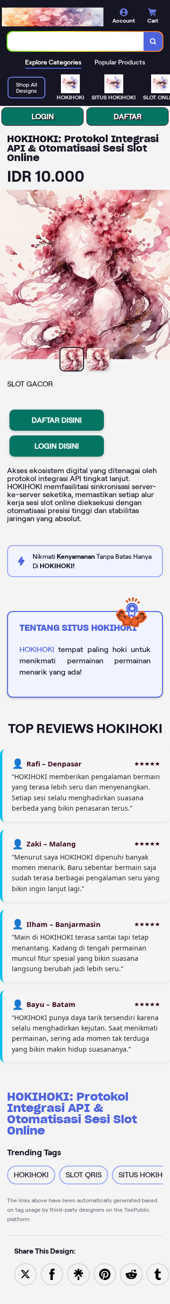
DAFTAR (128, 117)
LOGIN (43, 117)
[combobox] (76, 41)
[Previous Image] (7, 276)
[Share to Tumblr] (157, 1274)
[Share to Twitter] (25, 1274)
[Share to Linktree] (78, 1274)
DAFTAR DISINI (57, 420)
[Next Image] (162, 276)
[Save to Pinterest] (105, 1274)
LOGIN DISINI (56, 446)
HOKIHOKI (36, 649)
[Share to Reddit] (131, 1274)
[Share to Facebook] (52, 1274)
